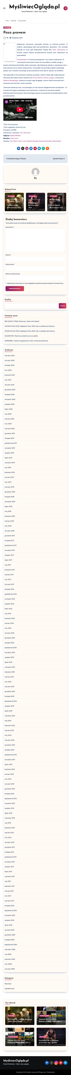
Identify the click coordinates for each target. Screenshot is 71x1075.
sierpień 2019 (9, 453)
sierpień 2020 (10, 404)
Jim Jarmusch (25, 133)
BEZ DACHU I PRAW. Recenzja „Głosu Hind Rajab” (22, 321)
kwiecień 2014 (10, 725)
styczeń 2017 (9, 584)
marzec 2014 (9, 730)
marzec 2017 (9, 575)
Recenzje (7, 27)
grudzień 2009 (10, 935)
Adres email (10, 264)
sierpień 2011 (9, 867)
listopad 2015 (9, 643)
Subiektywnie (9, 988)
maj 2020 (8, 414)
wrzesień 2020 (10, 399)
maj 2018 (8, 511)
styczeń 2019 (9, 487)
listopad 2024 (10, 365)
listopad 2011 (9, 852)
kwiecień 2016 (10, 618)
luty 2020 (8, 424)
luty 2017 (8, 579)
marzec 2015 (9, 677)
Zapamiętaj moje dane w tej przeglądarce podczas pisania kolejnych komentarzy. (35, 283)
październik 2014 (11, 701)
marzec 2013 (9, 774)
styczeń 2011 (9, 901)
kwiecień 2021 (10, 375)
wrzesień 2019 (10, 448)
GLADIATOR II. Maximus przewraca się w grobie (21, 336)
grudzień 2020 (10, 390)
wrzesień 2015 (10, 652)
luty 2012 (8, 837)
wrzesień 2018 (10, 502)
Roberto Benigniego (10, 80)
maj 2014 (8, 721)
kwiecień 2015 (10, 672)
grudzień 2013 (10, 745)
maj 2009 (8, 954)
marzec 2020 (9, 419)
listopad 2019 (9, 438)
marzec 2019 (9, 477)
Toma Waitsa (38, 78)
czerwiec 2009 (10, 949)
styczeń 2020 (10, 428)
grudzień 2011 (10, 847)
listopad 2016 (9, 589)
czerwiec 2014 (10, 716)
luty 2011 (8, 896)
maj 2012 (8, 823)
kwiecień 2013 (10, 769)
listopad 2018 (9, 497)
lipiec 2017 (8, 560)
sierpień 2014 (9, 706)
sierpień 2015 (9, 657)
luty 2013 (8, 779)
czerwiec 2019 (10, 463)
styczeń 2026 (10, 355)
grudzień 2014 (10, 691)
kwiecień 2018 (10, 516)
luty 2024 (8, 370)
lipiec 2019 (8, 458)
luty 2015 (8, 682)
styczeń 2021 (9, 385)
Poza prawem (14, 32)
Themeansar (50, 1072)
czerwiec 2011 (10, 876)
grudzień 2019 (10, 433)
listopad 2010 (9, 906)
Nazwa (8, 255)
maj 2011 (8, 881)
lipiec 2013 (8, 764)
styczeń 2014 (9, 740)
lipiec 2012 (8, 813)
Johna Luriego (48, 78)
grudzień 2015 (10, 638)
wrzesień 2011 (10, 862)
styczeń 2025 (10, 360)
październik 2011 (10, 857)
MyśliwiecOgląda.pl (34, 7)
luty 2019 (8, 482)
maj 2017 (8, 565)
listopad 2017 (9, 540)
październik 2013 (11, 755)
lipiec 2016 (8, 609)
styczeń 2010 (9, 930)
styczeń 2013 (9, 784)
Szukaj (8, 299)
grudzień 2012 (10, 789)
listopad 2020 (10, 394)
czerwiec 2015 (10, 667)
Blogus (41, 1072)
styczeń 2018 (9, 531)
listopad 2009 (10, 940)
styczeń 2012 (9, 842)
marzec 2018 (9, 521)
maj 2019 (8, 467)
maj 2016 (8, 613)
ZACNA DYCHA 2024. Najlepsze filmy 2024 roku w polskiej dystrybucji (30, 331)
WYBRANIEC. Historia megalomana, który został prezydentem (26, 341)
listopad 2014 (9, 696)
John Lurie (14, 138)
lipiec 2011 (8, 871)
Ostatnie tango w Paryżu (17, 159)
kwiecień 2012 (10, 828)
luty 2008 (8, 964)
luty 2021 (8, 380)
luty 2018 (8, 526)
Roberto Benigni (32, 141)
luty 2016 (8, 628)
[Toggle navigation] (4, 8)
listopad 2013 (9, 750)
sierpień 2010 (9, 920)
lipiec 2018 (8, 506)
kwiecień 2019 (10, 472)
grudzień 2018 (10, 492)
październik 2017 (11, 545)
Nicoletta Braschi (45, 141)
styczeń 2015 (9, 686)
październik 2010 (11, 910)
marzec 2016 (9, 623)
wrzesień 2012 (10, 803)
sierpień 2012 (9, 808)
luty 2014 (8, 735)
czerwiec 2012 (10, 818)
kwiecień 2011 (10, 886)
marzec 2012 (9, 833)
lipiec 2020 (9, 409)
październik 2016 (11, 594)
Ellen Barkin (57, 141)
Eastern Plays (58, 159)
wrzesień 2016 (10, 599)
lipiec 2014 (8, 711)
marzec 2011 (9, 891)
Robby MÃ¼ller (15, 135)
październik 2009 (11, 944)
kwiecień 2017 (10, 570)
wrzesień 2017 (10, 550)
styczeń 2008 (10, 969)
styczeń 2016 (9, 633)
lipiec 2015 (8, 662)
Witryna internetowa (13, 274)
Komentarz (10, 227)
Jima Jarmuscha (58, 50)
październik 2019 (11, 443)
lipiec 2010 (8, 925)
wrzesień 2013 (10, 760)
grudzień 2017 (10, 536)
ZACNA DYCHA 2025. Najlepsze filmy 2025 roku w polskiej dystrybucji (30, 326)
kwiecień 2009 (10, 959)
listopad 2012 (9, 794)
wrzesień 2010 (10, 915)
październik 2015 (11, 648)
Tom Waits (13, 141)
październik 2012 (11, 798)
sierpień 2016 (9, 604)
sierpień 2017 (9, 555)
